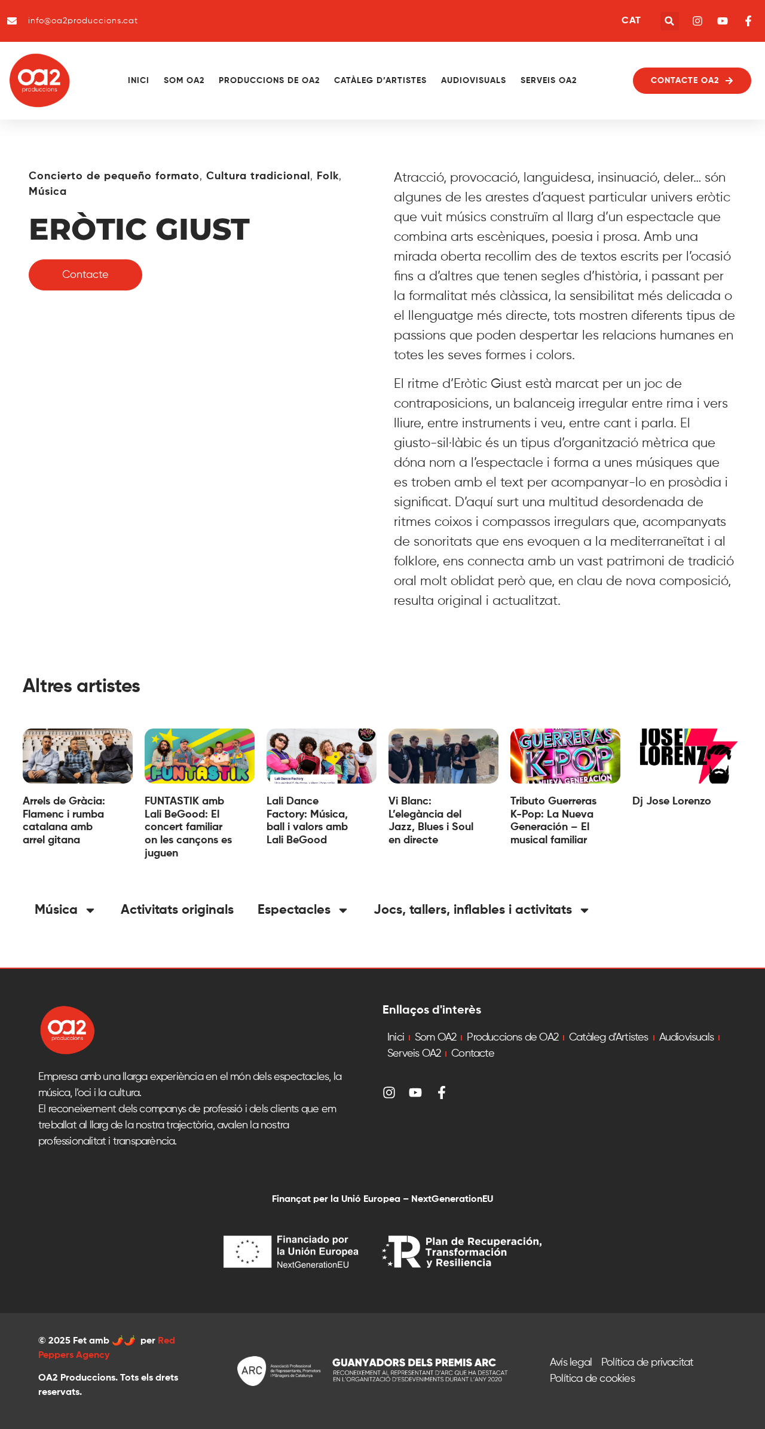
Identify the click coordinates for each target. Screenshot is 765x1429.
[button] (669, 21)
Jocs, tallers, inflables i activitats (473, 910)
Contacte (472, 1053)
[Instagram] (389, 1092)
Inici (138, 81)
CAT (631, 21)
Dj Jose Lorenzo (671, 801)
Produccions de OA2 (269, 81)
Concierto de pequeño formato (114, 176)
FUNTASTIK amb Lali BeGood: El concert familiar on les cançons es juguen (188, 827)
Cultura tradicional (258, 176)
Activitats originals (177, 910)
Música (48, 191)
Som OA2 (184, 81)
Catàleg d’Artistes (380, 81)
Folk (328, 176)
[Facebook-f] (441, 1092)
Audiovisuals (473, 81)
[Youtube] (415, 1092)
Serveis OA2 (549, 81)
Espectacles (294, 910)
